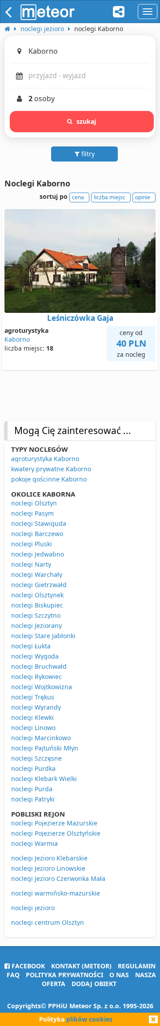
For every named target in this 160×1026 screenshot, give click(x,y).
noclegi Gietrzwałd (39, 584)
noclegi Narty (31, 564)
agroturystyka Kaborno (45, 458)
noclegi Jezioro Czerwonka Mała (58, 878)
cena (78, 197)
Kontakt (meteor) (81, 966)
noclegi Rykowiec (36, 676)
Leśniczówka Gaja (80, 318)
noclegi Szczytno (35, 615)
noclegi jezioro (33, 908)
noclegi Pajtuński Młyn (44, 748)
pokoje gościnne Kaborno (49, 479)
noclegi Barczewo (37, 533)
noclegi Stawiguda (38, 523)
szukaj (86, 121)
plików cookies (89, 1019)
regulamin (137, 966)
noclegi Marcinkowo (41, 738)
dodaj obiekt (94, 983)
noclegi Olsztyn (34, 503)
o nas (119, 975)
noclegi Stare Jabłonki (43, 635)
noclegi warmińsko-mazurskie (55, 893)
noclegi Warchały (36, 574)
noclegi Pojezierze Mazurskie (54, 823)
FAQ (13, 975)
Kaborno (17, 339)
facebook (27, 966)
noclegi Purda (31, 789)
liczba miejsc (109, 197)
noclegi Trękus (32, 697)
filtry (87, 154)
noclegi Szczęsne (36, 758)
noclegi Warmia (34, 843)
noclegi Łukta (31, 646)
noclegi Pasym (32, 513)
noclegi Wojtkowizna (41, 687)
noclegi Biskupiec (37, 605)
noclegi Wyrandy (36, 707)
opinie (142, 197)
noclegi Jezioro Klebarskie (49, 858)
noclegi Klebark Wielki (44, 778)
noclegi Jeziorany (36, 625)
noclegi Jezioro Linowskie (48, 868)
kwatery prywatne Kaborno (51, 469)
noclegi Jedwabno (37, 554)
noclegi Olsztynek (37, 595)
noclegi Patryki (33, 799)
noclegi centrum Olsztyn (47, 922)
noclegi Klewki (32, 717)
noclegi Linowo (33, 727)
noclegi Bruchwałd (39, 666)
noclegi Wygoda (35, 656)
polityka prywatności (64, 975)
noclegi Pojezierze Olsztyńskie (55, 833)
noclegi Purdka (33, 768)
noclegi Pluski (31, 544)
